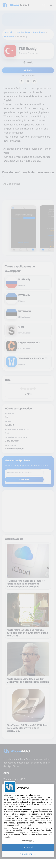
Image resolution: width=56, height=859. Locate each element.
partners (20, 795)
